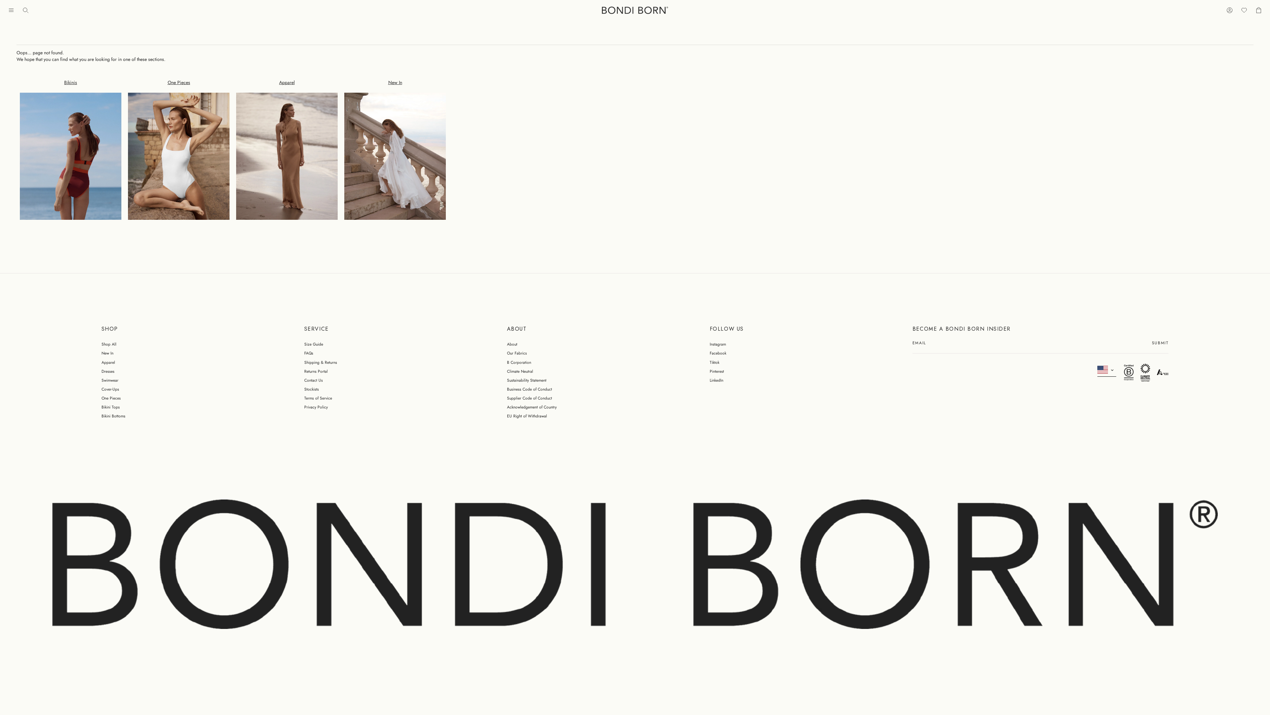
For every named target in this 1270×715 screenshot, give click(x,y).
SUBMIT (1160, 343)
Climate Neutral (520, 371)
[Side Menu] (11, 10)
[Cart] (1258, 10)
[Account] (1229, 10)
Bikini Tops (111, 407)
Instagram (718, 344)
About (512, 344)
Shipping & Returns (320, 362)
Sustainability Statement (526, 380)
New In (107, 353)
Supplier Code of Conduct (529, 398)
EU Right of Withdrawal (527, 416)
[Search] (25, 10)
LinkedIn (716, 380)
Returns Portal (316, 371)
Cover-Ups (110, 389)
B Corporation (519, 362)
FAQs (308, 353)
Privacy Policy (316, 407)
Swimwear (110, 380)
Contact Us (313, 380)
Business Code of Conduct (529, 389)
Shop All (109, 344)
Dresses (108, 371)
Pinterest (717, 371)
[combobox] (1106, 370)
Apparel (108, 362)
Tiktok (714, 362)
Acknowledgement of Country (532, 407)
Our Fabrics (517, 353)
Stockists (311, 389)
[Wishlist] (1244, 10)
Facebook (718, 353)
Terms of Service (318, 398)
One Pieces (111, 398)
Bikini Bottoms (113, 416)
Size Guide (313, 344)
